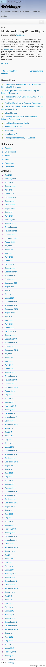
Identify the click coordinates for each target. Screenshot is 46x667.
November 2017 (11, 417)
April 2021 (9, 294)
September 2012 (11, 629)
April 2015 (9, 521)
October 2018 (10, 383)
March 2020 (9, 327)
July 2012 (8, 633)
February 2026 (10, 178)
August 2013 (10, 592)
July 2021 (8, 290)
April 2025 (9, 182)
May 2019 (9, 361)
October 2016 (10, 458)
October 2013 (10, 584)
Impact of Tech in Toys (13, 126)
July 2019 (8, 353)
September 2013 (11, 588)
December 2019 (11, 339)
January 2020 (10, 335)
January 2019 (10, 372)
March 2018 (9, 402)
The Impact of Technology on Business (20, 137)
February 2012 (10, 651)
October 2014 (10, 543)
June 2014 (9, 558)
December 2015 (11, 491)
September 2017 (11, 424)
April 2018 (9, 398)
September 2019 (11, 350)
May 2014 (9, 562)
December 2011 (11, 659)
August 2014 (10, 551)
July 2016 (8, 469)
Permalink (4, 63)
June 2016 (9, 473)
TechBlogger (10, 7)
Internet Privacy (11, 113)
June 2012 (9, 637)
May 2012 (9, 640)
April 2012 (9, 644)
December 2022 (11, 227)
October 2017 (10, 420)
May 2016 (9, 476)
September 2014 (11, 547)
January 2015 (10, 532)
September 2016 (11, 461)
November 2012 (11, 625)
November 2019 (11, 342)
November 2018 (11, 380)
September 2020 (11, 309)
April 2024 (9, 190)
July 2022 (8, 245)
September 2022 (11, 238)
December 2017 (11, 413)
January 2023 (10, 223)
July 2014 (8, 555)
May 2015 (9, 517)
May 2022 (9, 253)
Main (3, 27)
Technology (9, 163)
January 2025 (10, 186)
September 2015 (11, 502)
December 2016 (11, 450)
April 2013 (9, 607)
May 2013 (9, 603)
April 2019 (9, 365)
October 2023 (10, 204)
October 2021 (10, 279)
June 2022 (9, 249)
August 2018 (10, 391)
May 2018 (9, 394)
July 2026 (8, 175)
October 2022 (10, 234)
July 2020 (8, 316)
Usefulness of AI (11, 134)
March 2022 (9, 260)
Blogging (8, 148)
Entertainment (10, 152)
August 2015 (10, 506)
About (10, 2)
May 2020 (9, 320)
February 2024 (10, 197)
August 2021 (10, 286)
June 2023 (9, 212)
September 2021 (11, 283)
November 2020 (11, 305)
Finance (8, 155)
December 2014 (11, 536)
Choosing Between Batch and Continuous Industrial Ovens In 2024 (19, 117)
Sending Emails (36, 71)
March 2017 (9, 447)
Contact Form (18, 2)
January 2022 (10, 268)
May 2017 (9, 439)
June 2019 (9, 357)
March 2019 (9, 368)
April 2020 (9, 324)
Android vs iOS (10, 130)
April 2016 (9, 480)
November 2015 (11, 495)
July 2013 (8, 596)
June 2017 (9, 435)
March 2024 (9, 193)
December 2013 (11, 581)
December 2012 (11, 622)
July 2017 (8, 432)
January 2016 (10, 488)
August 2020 (10, 312)
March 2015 (9, 525)
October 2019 (10, 346)
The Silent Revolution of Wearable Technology (23, 103)
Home (3, 2)
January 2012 (10, 655)
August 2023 (10, 208)
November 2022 (11, 230)
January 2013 (10, 618)
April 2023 (9, 216)
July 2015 (8, 510)
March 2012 (9, 648)
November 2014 (11, 540)
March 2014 (9, 570)
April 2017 (9, 443)
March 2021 (9, 298)
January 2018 (10, 409)
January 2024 (10, 201)
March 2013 (9, 611)
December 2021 (11, 271)
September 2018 (11, 387)
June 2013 (9, 599)
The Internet (9, 166)
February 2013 (10, 614)
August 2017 (10, 428)
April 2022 (9, 257)
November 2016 (11, 454)
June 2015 (9, 514)
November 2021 (11, 275)
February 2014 (10, 573)
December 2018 (11, 376)
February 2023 (10, 219)
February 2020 (10, 331)
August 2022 (10, 242)
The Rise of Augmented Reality (17, 123)
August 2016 (10, 465)
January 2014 (10, 577)
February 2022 (10, 264)
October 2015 (10, 499)
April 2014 (9, 566)
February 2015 (10, 529)
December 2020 (11, 301)
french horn (8, 49)
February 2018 (10, 406)
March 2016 (9, 484)
